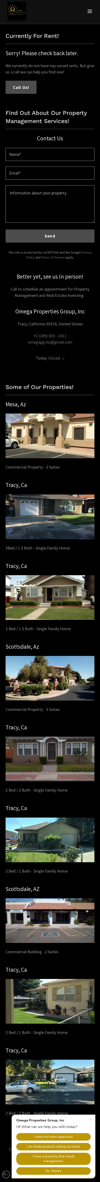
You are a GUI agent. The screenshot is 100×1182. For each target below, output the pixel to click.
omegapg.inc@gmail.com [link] (50, 342)
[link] (16, 11)
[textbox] (50, 154)
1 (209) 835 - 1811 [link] (51, 335)
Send (50, 236)
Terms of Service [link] (53, 257)
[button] (89, 11)
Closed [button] (54, 358)
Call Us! (21, 87)
